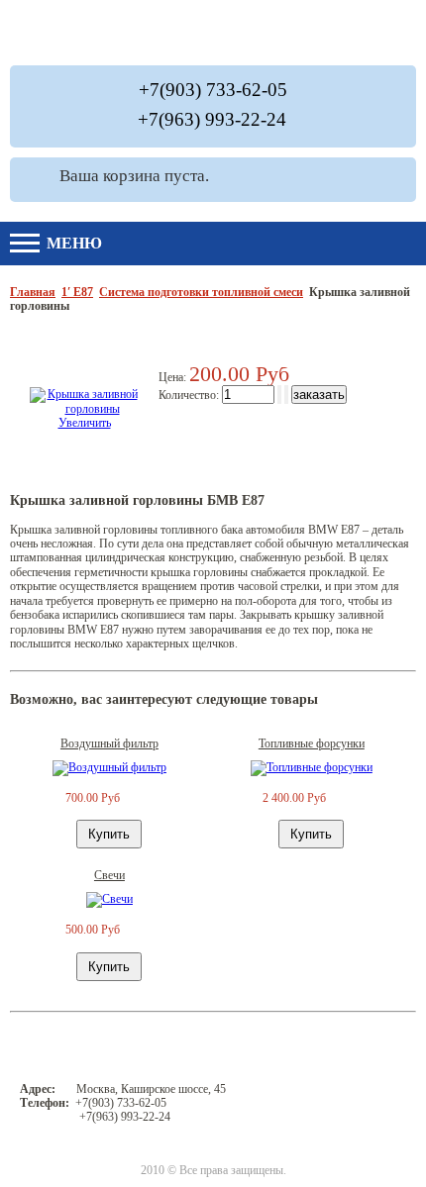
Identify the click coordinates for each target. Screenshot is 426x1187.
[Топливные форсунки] (312, 767)
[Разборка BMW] (198, 32)
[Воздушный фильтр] (109, 767)
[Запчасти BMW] (348, 32)
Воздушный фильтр (109, 743)
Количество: (190, 395)
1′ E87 (77, 292)
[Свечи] (109, 899)
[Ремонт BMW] (63, 32)
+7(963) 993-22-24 (212, 119)
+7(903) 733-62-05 (213, 89)
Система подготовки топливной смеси (201, 292)
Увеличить (84, 423)
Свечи (109, 875)
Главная (32, 292)
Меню (72, 243)
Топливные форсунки (312, 743)
